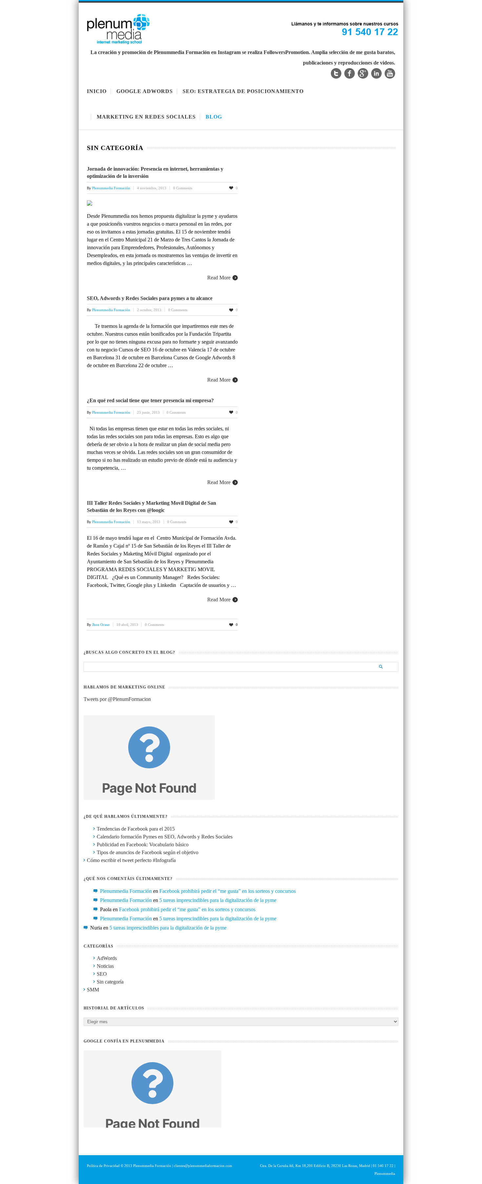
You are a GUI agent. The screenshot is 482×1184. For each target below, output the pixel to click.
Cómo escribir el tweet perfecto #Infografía (131, 860)
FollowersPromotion (286, 52)
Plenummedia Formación (126, 891)
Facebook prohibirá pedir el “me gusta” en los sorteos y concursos (227, 891)
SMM (93, 989)
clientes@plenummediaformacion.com (203, 1166)
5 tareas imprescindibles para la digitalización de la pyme (217, 900)
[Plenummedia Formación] (242, 43)
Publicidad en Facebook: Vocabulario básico (143, 844)
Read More (219, 277)
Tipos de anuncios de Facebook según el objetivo (147, 852)
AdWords (107, 958)
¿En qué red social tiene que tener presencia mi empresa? (150, 400)
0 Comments (182, 188)
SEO (102, 974)
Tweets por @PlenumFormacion (117, 699)
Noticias (105, 966)
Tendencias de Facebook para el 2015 (136, 829)
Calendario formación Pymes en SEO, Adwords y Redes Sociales (164, 836)
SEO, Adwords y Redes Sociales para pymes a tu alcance (149, 298)
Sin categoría (110, 982)
